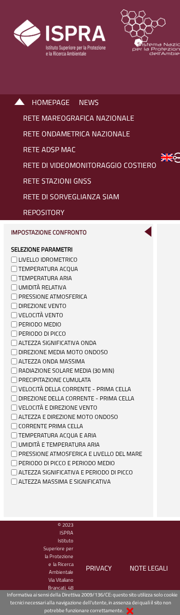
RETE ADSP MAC (49, 149)
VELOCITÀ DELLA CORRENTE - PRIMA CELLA (74, 389)
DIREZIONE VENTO (42, 305)
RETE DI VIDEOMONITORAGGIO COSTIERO (89, 165)
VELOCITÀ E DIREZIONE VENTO (57, 407)
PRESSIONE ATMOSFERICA (52, 296)
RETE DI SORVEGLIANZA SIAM (71, 196)
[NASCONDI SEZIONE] (147, 231)
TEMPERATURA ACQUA (48, 268)
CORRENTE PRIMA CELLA (50, 425)
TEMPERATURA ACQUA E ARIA (57, 435)
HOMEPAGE (51, 102)
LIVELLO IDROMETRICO (48, 259)
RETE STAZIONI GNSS (57, 180)
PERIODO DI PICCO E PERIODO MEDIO (66, 462)
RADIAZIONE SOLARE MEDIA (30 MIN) (66, 370)
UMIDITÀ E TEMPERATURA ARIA (59, 444)
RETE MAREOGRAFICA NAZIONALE (78, 117)
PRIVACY (98, 568)
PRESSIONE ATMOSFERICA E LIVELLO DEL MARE (80, 453)
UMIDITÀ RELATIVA (42, 287)
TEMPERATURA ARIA (45, 278)
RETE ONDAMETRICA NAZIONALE (76, 133)
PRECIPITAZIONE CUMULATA (54, 379)
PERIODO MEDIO (39, 324)
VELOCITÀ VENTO (40, 315)
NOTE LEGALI (149, 568)
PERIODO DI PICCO (42, 333)
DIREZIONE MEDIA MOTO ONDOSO (63, 352)
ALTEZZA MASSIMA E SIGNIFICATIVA (64, 481)
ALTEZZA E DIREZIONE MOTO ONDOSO (68, 416)
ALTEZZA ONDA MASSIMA (51, 361)
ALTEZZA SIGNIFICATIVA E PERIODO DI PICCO (75, 472)
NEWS (89, 102)
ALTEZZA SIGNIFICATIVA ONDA (57, 342)
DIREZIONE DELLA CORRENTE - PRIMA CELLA (76, 398)
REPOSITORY (44, 212)
